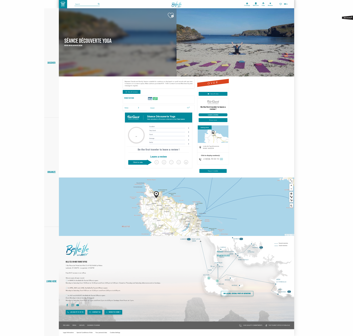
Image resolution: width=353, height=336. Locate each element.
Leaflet (222, 142)
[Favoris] (280, 4)
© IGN (226, 142)
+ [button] (291, 185)
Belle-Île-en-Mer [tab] (223, 255)
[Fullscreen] (291, 180)
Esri (289, 235)
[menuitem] (176, 4)
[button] (286, 4)
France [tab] (220, 252)
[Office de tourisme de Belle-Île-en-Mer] (77, 248)
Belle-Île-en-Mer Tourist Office (76, 262)
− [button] (291, 188)
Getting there (204, 127)
